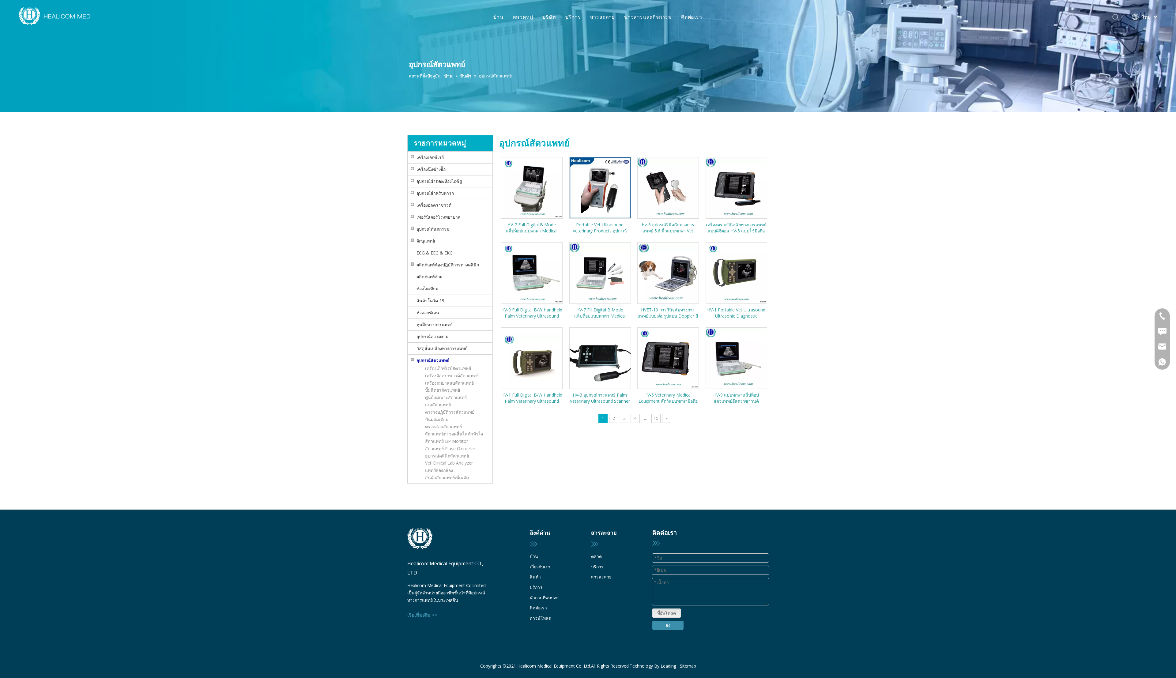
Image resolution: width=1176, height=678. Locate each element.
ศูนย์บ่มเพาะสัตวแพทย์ (446, 397)
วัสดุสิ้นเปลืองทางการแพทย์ (442, 348)
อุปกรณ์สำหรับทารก (435, 193)
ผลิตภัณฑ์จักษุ (430, 277)
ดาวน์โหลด (540, 618)
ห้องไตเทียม (427, 289)
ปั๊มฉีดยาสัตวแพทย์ (442, 390)
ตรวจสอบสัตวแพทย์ (443, 426)
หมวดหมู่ (523, 16)
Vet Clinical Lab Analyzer (449, 463)
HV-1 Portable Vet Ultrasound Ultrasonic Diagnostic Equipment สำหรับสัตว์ (736, 313)
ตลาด (596, 556)
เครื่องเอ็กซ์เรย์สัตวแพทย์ (448, 368)
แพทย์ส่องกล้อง (439, 470)
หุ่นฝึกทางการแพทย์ (435, 324)
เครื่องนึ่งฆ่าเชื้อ (431, 169)
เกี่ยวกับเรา (540, 567)
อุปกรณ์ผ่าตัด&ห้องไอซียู (439, 181)
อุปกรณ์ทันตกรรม (433, 229)
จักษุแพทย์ (426, 241)
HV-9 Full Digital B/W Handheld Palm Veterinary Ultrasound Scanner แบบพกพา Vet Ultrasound (531, 313)
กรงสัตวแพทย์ (438, 405)
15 (656, 418)
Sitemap (688, 666)
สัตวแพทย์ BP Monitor (446, 441)
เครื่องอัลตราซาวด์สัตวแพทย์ (452, 376)
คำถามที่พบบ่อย (544, 598)
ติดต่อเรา (691, 16)
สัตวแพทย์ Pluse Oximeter (450, 448)
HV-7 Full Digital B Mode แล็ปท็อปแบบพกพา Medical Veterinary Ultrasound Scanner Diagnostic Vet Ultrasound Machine (532, 228)
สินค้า (535, 577)
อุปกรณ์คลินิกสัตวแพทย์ (447, 456)
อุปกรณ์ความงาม (432, 336)
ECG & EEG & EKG (435, 253)
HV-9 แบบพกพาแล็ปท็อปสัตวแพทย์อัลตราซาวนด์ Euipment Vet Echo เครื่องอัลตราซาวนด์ (736, 398)
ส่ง (667, 625)
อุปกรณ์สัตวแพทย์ (433, 360)
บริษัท (549, 16)
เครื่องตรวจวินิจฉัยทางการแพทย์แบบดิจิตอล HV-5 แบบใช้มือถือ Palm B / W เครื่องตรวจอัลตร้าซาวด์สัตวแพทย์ (736, 228)
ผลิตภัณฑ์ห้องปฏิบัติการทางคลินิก (448, 265)
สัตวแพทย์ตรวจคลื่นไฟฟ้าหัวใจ (454, 434)
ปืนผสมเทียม (436, 419)
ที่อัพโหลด (666, 613)
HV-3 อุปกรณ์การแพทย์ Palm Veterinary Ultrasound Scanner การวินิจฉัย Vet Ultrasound (600, 398)
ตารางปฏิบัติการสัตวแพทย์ (449, 412)
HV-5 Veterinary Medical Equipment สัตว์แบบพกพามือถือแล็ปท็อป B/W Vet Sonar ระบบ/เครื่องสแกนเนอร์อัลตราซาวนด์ (668, 398)
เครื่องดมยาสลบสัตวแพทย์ (449, 383)
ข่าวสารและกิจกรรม (648, 16)
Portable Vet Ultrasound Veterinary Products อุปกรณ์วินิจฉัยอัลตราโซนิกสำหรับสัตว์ (600, 228)
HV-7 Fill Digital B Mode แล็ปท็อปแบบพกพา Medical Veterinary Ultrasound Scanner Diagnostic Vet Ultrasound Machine (600, 313)
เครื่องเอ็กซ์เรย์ (430, 157)
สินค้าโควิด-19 (430, 300)
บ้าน (498, 16)
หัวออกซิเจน (428, 312)
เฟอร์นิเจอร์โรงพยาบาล (439, 217)
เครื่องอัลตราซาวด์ (434, 205)
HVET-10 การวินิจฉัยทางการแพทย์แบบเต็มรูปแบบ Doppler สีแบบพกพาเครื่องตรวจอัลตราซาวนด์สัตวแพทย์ (668, 313)
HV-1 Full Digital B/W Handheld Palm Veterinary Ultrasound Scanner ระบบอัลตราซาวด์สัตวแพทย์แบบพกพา (531, 398)
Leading (668, 666)
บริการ (573, 16)
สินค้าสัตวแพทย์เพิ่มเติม (447, 477)
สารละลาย (602, 16)
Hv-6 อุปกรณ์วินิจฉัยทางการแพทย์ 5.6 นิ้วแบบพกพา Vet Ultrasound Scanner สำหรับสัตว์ (668, 228)
